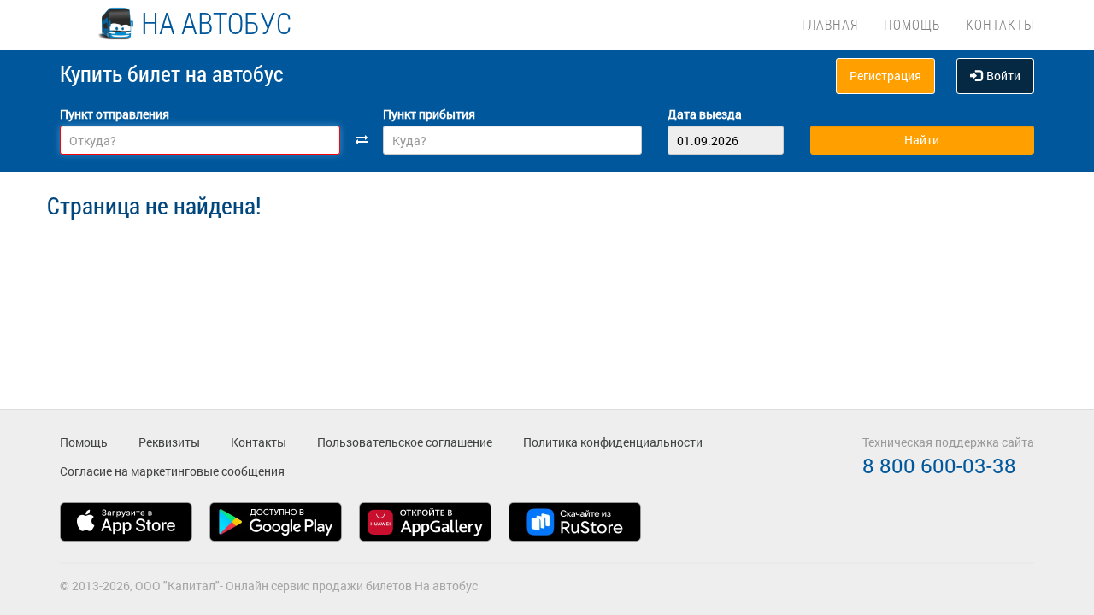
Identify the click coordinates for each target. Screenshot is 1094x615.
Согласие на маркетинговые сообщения (172, 471)
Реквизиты (169, 442)
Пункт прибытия (429, 114)
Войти (1003, 75)
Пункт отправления (114, 114)
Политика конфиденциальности (613, 442)
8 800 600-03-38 (939, 465)
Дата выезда (705, 114)
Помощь (912, 24)
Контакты (1000, 24)
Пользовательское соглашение (404, 442)
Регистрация (885, 75)
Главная (830, 24)
